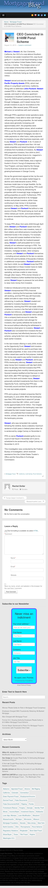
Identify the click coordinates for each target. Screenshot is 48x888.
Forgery (22, 808)
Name (13, 558)
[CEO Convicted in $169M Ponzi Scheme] (9, 37)
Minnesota (27, 819)
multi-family (28, 474)
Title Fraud (24, 834)
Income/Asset (14, 811)
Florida (31, 804)
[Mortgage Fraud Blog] (24, 5)
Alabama (6, 789)
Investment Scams (27, 811)
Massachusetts (8, 819)
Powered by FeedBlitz (24, 680)
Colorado (15, 792)
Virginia (32, 834)
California (22, 474)
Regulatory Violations (10, 830)
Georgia (30, 808)
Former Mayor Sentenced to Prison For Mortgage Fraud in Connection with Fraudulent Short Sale (23, 726)
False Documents (21, 800)
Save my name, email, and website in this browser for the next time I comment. (23, 587)
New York (41, 823)
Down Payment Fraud (10, 796)
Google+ (25, 489)
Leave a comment (25, 45)
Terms (23, 685)
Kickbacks (39, 811)
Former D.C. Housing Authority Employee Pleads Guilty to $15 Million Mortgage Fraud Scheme (22, 721)
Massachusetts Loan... (34, 501)
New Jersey (31, 823)
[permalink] (42, 476)
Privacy (28, 685)
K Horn (4, 763)
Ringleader (24, 830)
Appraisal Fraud (17, 789)
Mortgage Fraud (11, 474)
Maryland (36, 815)
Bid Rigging (36, 789)
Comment (8, 534)
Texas (16, 834)
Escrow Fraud (8, 800)
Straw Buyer (7, 834)
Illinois (5, 811)
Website (13, 575)
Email (13, 566)
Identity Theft (39, 808)
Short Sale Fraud (36, 830)
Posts (16, 489)
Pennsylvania (25, 827)
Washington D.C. (9, 838)
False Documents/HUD (11, 804)
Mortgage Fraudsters (10, 823)
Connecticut (24, 792)
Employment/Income (27, 796)
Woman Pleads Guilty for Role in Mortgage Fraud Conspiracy (23, 708)
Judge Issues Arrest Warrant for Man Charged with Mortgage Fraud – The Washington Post (23, 775)
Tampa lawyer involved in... (15, 498)
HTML (36, 531)
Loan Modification (24, 815)
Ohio (17, 827)
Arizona (27, 789)
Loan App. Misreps (9, 815)
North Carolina (8, 827)
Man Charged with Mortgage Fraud (14, 716)
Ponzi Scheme (37, 474)
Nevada (22, 823)
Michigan (19, 819)
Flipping (24, 804)
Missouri (36, 819)
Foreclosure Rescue (10, 808)
